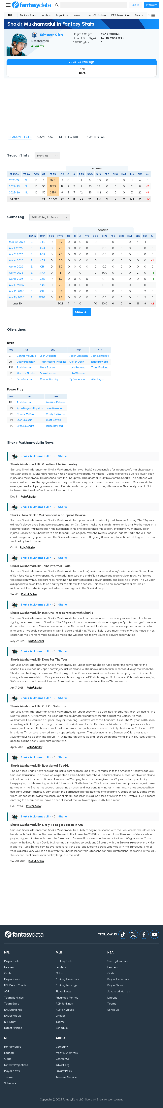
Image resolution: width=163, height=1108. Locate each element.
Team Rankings (13, 997)
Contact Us (62, 1059)
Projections (62, 15)
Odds (7, 973)
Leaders (45, 15)
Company (62, 1046)
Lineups (60, 1015)
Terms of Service (66, 1077)
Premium (151, 4)
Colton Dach (76, 361)
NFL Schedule (12, 1015)
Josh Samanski (100, 355)
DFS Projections (120, 15)
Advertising (63, 1065)
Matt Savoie (47, 367)
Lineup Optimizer (95, 15)
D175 (82, 73)
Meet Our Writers (67, 1053)
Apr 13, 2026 (16, 285)
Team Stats (11, 1003)
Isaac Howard (99, 361)
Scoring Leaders (117, 961)
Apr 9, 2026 (16, 272)
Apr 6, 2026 (16, 266)
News (77, 15)
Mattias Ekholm (26, 373)
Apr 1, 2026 (15, 248)
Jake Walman (77, 373)
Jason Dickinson (78, 355)
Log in (135, 4)
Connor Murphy (49, 379)
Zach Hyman (24, 367)
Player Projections (118, 979)
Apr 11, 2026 (16, 279)
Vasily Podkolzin (26, 361)
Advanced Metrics (67, 997)
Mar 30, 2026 (17, 242)
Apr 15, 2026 (16, 291)
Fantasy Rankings (66, 985)
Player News (12, 979)
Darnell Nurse (47, 373)
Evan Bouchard (25, 379)
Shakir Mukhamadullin (36, 456)
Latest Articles (13, 1028)
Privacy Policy (64, 1071)
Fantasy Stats (28, 15)
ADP (6, 991)
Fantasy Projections (67, 979)
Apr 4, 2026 (16, 260)
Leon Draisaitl (48, 355)
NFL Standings (13, 1009)
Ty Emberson (77, 379)
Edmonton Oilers (51, 35)
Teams (139, 15)
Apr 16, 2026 (16, 297)
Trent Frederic (99, 367)
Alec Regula (98, 379)
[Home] (31, 5)
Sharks (63, 456)
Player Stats (11, 961)
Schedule (62, 1028)
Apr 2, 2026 (16, 254)
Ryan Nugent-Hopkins (53, 361)
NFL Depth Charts (15, 985)
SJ (26, 180)
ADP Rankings (64, 1003)
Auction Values (65, 1009)
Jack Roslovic (77, 367)
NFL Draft (10, 1022)
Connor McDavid (26, 355)
